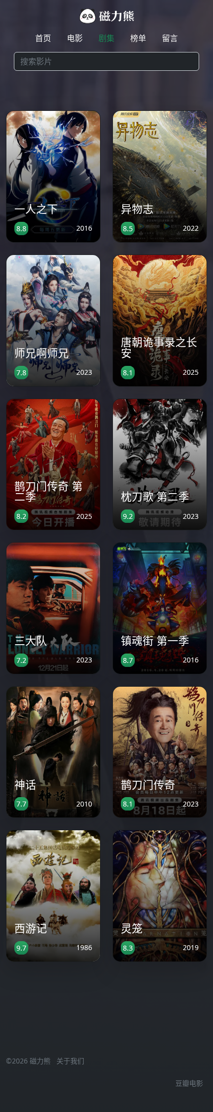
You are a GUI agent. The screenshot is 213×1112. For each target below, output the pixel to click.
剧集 (106, 38)
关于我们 (70, 1060)
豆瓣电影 (189, 1083)
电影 (75, 38)
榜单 (138, 38)
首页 (43, 38)
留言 (170, 38)
